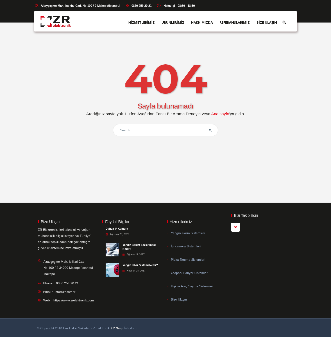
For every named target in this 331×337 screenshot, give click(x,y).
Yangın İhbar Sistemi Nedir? (140, 265)
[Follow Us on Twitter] (235, 227)
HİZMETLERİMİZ (141, 22)
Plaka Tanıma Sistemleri (188, 259)
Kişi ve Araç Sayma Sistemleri (192, 286)
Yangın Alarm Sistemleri (188, 233)
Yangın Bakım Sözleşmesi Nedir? (139, 247)
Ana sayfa (220, 114)
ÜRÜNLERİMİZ (172, 22)
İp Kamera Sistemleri (186, 246)
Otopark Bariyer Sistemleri (189, 273)
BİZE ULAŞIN (266, 22)
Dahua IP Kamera (117, 228)
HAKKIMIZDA (202, 22)
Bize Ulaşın (179, 299)
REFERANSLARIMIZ (235, 22)
